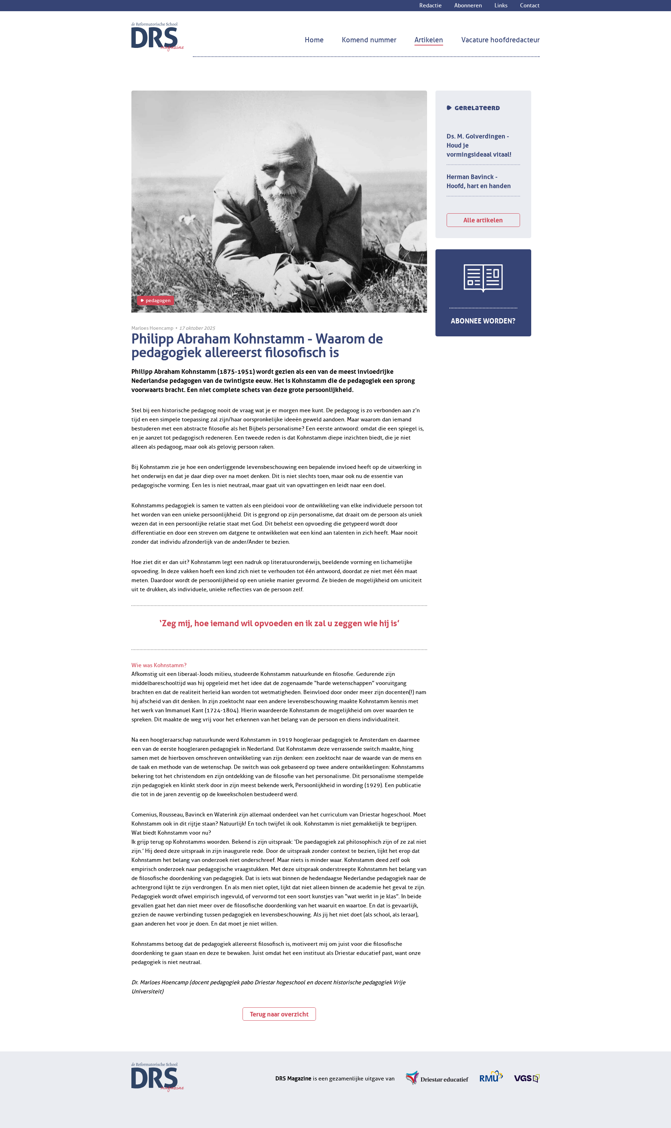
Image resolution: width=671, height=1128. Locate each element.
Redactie (430, 5)
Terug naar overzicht (279, 1013)
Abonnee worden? (483, 320)
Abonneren (468, 5)
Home (314, 40)
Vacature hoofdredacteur (500, 40)
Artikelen (428, 40)
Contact (530, 5)
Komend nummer (369, 40)
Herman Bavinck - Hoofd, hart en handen (479, 180)
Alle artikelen (483, 219)
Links (501, 5)
